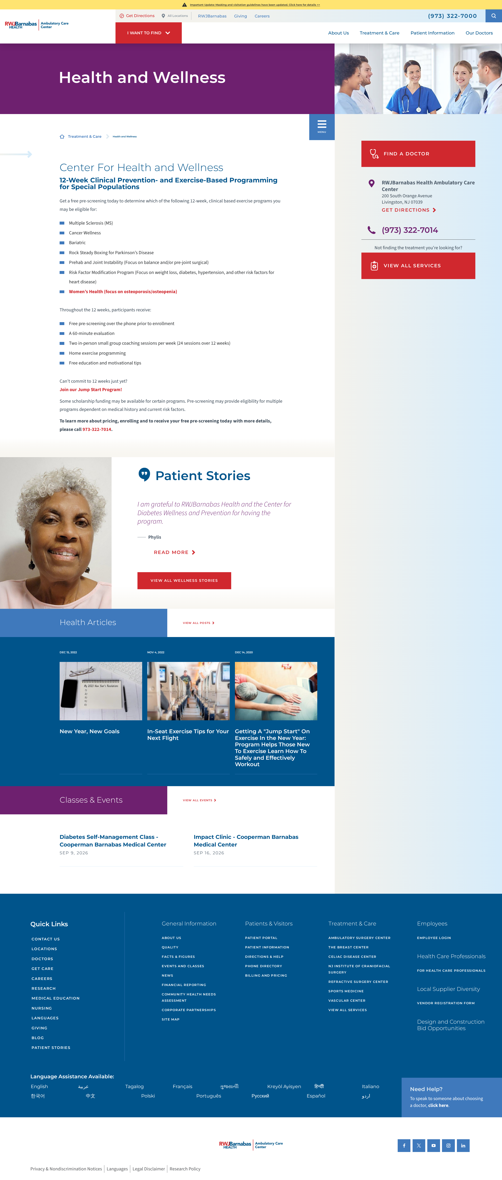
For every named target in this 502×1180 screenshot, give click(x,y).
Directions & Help (264, 957)
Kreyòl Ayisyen (284, 1086)
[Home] (57, 26)
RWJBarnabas (212, 16)
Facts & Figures (178, 957)
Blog (38, 1038)
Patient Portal (261, 938)
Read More (171, 552)
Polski (148, 1096)
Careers (262, 16)
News (167, 975)
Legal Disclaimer (149, 1168)
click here (438, 1105)
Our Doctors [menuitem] (479, 33)
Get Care (43, 968)
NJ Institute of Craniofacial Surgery (359, 969)
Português (208, 1096)
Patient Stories (51, 1047)
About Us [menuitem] (338, 33)
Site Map (171, 1019)
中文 (90, 1096)
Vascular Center (347, 1000)
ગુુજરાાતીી (229, 1086)
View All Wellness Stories (184, 580)
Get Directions (140, 15)
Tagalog (134, 1086)
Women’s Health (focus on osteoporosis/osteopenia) (123, 291)
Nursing (42, 1008)
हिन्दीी (319, 1086)
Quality (170, 947)
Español (316, 1096)
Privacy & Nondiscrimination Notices (66, 1168)
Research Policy (185, 1168)
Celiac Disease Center (352, 957)
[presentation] (222, 528)
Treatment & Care (85, 136)
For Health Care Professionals (451, 970)
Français (182, 1086)
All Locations (178, 16)
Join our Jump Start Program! (91, 389)
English (39, 1086)
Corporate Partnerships (189, 1010)
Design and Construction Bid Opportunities (451, 1025)
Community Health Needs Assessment (189, 997)
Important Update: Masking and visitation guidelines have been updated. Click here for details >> (255, 4)
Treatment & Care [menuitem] (379, 33)
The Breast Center (348, 947)
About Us (171, 938)
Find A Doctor (407, 154)
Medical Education (56, 998)
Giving (240, 16)
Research (44, 988)
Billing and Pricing (266, 975)
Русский (260, 1096)
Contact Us (46, 939)
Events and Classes (183, 966)
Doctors (42, 959)
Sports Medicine (346, 991)
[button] (494, 15)
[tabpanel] (56, 533)
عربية (83, 1086)
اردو (366, 1096)
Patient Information (267, 947)
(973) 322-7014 (410, 230)
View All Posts (197, 623)
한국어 (38, 1096)
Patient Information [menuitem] (433, 33)
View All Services (412, 265)
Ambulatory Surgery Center (359, 938)
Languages (45, 1018)
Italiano (370, 1086)
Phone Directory (263, 966)
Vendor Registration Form (446, 1003)
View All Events (197, 800)
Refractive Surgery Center (358, 982)
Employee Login (434, 938)
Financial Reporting (184, 985)
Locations (44, 949)
